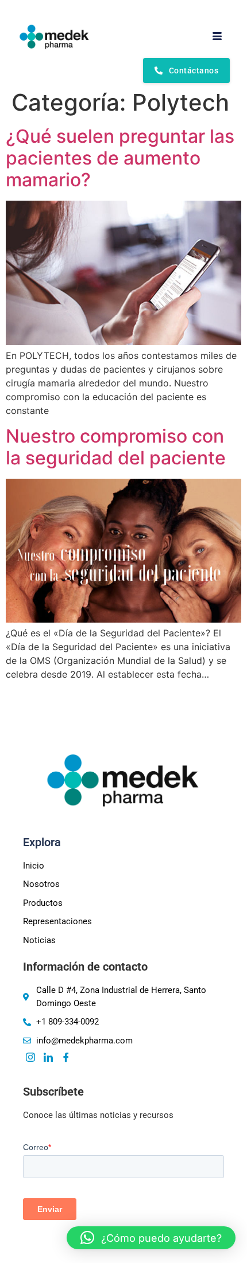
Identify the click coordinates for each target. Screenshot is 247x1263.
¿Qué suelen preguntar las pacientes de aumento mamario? (120, 158)
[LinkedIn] (48, 1057)
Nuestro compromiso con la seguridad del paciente (116, 447)
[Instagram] (30, 1057)
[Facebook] (66, 1057)
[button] (151, 1237)
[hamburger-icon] (217, 36)
